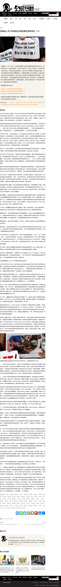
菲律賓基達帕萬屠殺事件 (7, 518)
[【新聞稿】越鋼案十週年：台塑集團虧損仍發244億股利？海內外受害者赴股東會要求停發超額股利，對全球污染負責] (7, 560)
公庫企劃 (55, 18)
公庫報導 (5, 18)
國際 (1, 27)
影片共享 (15, 13)
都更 (29, 18)
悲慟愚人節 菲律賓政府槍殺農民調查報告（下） (13, 93)
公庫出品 (10, 15)
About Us (9, 13)
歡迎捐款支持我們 (18, 544)
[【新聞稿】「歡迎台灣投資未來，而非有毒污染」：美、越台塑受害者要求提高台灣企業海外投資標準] (23, 560)
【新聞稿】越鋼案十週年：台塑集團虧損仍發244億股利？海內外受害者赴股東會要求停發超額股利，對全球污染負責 (7, 570)
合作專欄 (5, 22)
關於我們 (4, 13)
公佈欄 (19, 13)
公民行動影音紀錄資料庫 (16, 538)
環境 (11, 18)
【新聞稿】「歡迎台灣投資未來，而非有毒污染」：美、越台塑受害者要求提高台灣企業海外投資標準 (22, 570)
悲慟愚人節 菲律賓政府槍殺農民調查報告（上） (13, 89)
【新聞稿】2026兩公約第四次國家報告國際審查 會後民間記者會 (38, 568)
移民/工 (34, 18)
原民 (25, 18)
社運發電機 (41, 18)
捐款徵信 (30, 13)
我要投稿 (35, 13)
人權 (16, 18)
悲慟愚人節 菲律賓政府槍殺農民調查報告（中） (13, 91)
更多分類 (12, 22)
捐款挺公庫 (25, 13)
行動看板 (5, 15)
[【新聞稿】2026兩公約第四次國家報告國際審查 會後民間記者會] (38, 560)
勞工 (20, 18)
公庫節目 (49, 18)
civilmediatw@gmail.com (54, 585)
